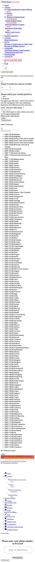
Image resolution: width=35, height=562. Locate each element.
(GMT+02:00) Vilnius (11, 300)
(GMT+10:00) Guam (11, 410)
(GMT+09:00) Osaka (11, 391)
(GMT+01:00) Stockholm (13, 263)
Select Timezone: (7, 108)
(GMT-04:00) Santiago (12, 201)
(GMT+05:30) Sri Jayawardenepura (16, 348)
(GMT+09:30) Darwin (11, 403)
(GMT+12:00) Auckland (12, 430)
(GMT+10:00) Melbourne (13, 414)
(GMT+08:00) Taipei (11, 387)
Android (6, 99)
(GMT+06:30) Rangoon (12, 360)
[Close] (5, 560)
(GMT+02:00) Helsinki (12, 283)
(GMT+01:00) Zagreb (11, 271)
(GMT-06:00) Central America (14, 174)
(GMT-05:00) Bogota (11, 184)
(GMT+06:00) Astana (11, 354)
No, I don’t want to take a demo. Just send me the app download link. (17, 113)
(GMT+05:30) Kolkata (12, 343)
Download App (9, 54)
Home (6, 5)
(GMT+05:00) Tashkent (12, 339)
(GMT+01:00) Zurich (11, 273)
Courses (7, 7)
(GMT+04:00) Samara (11, 327)
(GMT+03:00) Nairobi (11, 310)
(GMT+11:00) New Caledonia (14, 424)
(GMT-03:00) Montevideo (13, 211)
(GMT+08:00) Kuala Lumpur (14, 381)
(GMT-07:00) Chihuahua (12, 170)
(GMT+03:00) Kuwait (11, 304)
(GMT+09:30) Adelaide (12, 401)
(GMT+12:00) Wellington (13, 439)
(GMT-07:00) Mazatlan (12, 172)
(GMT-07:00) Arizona (11, 167)
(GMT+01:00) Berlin (11, 236)
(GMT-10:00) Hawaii (11, 161)
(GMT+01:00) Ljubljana (12, 248)
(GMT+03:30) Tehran (11, 319)
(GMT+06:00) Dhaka (11, 356)
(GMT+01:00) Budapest (12, 244)
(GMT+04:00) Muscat (11, 325)
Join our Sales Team (25, 44)
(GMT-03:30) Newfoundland (14, 203)
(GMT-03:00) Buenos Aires (13, 207)
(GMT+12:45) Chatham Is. (13, 441)
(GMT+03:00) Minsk (11, 306)
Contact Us (8, 57)
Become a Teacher (11, 44)
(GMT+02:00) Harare (11, 281)
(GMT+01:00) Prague (11, 254)
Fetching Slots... (5, 110)
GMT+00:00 (19, 108)
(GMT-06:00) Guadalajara (13, 176)
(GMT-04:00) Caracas (11, 194)
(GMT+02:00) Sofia (11, 296)
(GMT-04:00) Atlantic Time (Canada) (17, 192)
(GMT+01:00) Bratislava (12, 240)
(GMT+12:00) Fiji (10, 432)
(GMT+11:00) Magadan (12, 422)
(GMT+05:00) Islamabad (12, 149)
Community (8, 48)
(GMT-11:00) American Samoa (15, 153)
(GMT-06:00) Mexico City (13, 178)
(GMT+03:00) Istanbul (12, 302)
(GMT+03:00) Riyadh (11, 312)
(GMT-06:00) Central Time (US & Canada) (19, 143)
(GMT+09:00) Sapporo (12, 393)
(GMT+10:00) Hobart (11, 412)
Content (7, 38)
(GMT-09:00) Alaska (11, 163)
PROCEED (17, 558)
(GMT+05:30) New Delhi (12, 346)
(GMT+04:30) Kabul (11, 333)
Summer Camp (18, 50)
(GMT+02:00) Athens (11, 275)
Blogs (6, 40)
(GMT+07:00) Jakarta (11, 366)
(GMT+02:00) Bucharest (13, 277)
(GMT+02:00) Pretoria (12, 292)
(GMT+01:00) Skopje (11, 261)
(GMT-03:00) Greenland (12, 209)
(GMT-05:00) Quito (11, 190)
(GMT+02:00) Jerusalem (12, 285)
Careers (22, 46)
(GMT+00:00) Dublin (11, 221)
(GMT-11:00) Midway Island (14, 159)
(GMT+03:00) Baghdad (12, 136)
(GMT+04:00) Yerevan (12, 331)
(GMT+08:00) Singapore (12, 385)
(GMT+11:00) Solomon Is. (13, 426)
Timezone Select (6, 120)
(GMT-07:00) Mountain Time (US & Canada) (16, 146)
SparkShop (8, 50)
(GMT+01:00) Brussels (12, 242)
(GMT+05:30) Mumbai (12, 134)
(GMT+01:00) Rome (11, 256)
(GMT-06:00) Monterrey (13, 180)
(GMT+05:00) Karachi (11, 337)
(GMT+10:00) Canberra (12, 408)
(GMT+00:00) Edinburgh (12, 223)
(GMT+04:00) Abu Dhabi (12, 321)
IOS (4, 97)
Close (3, 454)
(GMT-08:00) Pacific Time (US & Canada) (18, 141)
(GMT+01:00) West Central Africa (16, 269)
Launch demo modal (6, 72)
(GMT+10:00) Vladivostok (13, 420)
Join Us (6, 42)
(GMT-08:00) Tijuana (11, 165)
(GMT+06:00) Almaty (11, 352)
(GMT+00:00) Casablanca (13, 219)
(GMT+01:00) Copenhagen (13, 246)
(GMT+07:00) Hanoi (11, 364)
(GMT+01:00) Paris (11, 252)
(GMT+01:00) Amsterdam (13, 232)
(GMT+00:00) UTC (10, 230)
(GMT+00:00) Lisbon (11, 225)
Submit (3, 118)
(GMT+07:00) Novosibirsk (13, 370)
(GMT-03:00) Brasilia (11, 205)
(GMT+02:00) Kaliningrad (13, 288)
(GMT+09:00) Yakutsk (12, 399)
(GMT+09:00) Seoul (11, 395)
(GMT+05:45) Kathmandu (13, 350)
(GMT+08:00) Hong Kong (13, 377)
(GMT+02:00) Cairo (11, 279)
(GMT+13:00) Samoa (11, 445)
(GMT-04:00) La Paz (11, 199)
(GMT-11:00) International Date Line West (17, 156)
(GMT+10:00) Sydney (11, 418)
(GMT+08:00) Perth (11, 383)
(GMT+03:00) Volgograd (13, 317)
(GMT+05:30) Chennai (12, 341)
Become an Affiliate (11, 46)
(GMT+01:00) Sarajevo (12, 259)
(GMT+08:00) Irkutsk (11, 379)
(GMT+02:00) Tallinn (11, 298)
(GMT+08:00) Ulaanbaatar (13, 389)
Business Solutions (11, 36)
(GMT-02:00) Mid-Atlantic (13, 213)
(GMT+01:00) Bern (11, 238)
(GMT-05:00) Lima (10, 188)
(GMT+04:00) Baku (11, 323)
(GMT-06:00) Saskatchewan (14, 182)
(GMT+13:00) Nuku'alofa (13, 443)
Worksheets (13, 40)
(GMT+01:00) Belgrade (12, 234)
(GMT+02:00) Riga (10, 294)
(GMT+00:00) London (12, 151)
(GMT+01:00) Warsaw (12, 267)
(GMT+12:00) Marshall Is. (13, 437)
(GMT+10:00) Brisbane (12, 406)
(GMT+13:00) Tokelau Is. (13, 447)
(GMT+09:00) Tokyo (11, 397)
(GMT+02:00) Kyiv (10, 290)
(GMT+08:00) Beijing (11, 372)
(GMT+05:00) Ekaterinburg (14, 335)
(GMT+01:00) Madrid (11, 250)
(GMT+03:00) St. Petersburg (14, 314)
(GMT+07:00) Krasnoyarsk (13, 368)
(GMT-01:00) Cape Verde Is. (14, 217)
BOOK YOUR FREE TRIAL (15, 2)
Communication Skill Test (13, 52)
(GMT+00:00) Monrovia (12, 228)
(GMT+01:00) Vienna (11, 265)
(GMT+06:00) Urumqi (11, 358)
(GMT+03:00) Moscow (12, 308)
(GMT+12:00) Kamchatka (13, 435)
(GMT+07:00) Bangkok (12, 362)
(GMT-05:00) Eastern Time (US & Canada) (19, 138)
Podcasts (26, 50)
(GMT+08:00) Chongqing (13, 375)
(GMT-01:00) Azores (11, 215)
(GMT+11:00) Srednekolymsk (14, 428)
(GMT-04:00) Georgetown (13, 196)
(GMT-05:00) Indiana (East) (14, 186)
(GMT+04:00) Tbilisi (11, 329)
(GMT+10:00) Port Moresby (14, 416)
